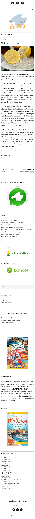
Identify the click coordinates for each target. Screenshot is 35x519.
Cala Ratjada (9, 384)
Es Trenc (6, 386)
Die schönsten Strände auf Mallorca (10, 220)
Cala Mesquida (11, 383)
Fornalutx (26, 386)
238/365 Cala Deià (5, 476)
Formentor (21, 386)
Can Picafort (16, 384)
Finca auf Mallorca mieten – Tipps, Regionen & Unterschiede (16, 229)
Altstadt (8, 381)
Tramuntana (29, 399)
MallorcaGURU (22, 515)
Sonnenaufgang (8, 398)
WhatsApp (12, 400)
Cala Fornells (4, 383)
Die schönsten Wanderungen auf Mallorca (12, 227)
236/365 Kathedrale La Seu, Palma (10, 483)
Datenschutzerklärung (6, 302)
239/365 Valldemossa (6, 472)
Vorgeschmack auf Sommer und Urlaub (27, 171)
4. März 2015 (4, 39)
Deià (2, 386)
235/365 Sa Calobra (6, 487)
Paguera (7, 170)
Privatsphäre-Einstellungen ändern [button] (10, 318)
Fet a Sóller (14, 158)
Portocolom (3, 397)
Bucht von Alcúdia (16, 381)
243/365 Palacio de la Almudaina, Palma (11, 458)
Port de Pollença (16, 394)
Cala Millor (18, 383)
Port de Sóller (25, 395)
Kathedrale (4, 391)
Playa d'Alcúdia (11, 393)
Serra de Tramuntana (22, 397)
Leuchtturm (16, 391)
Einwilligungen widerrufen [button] (7, 322)
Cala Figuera (30, 381)
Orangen (21, 391)
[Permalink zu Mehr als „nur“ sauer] (17, 70)
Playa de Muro (19, 393)
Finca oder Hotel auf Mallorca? (9, 236)
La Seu (10, 391)
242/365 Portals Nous (6, 461)
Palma (26, 391)
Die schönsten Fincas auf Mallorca (10, 234)
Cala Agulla (23, 381)
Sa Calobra (10, 397)
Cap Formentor (29, 384)
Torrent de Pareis (19, 399)
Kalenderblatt (20, 388)
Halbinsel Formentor (7, 389)
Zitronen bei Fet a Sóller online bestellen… (15, 151)
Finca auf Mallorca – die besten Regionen (11, 232)
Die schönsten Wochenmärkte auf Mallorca (12, 222)
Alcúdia (3, 381)
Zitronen (20, 158)
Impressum (4, 300)
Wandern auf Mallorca (6, 225)
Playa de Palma (27, 393)
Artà (11, 381)
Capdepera (22, 384)
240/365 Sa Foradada (6, 468)
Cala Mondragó (23, 383)
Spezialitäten (6, 34)
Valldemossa (4, 400)
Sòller (13, 399)
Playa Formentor (4, 394)
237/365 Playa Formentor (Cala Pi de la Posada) (13, 479)
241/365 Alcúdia (5, 465)
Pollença (11, 395)
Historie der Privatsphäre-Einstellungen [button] (11, 320)
